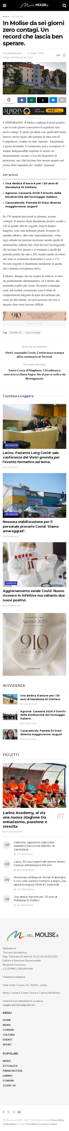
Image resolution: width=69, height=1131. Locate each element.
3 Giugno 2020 (36, 53)
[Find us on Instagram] (14, 1112)
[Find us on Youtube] (19, 1112)
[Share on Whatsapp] (31, 100)
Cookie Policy (9, 1124)
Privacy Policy (57, 1120)
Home (6, 16)
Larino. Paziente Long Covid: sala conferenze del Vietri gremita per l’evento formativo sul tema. (31, 457)
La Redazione (14, 53)
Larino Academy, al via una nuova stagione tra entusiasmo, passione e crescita (25, 820)
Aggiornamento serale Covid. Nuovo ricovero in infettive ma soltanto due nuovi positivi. (34, 595)
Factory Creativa (49, 1124)
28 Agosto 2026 (29, 723)
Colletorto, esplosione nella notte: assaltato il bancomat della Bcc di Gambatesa (34, 846)
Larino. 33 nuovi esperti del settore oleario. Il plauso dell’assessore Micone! (39, 863)
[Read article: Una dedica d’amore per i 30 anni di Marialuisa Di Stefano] (10, 699)
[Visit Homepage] (34, 5)
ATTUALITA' (17, 16)
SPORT (7, 1044)
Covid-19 (11, 583)
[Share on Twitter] (42, 100)
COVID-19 (16, 332)
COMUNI (8, 1029)
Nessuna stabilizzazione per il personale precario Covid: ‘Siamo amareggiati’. (31, 526)
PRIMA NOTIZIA (12, 1070)
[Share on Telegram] (53, 100)
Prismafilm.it (32, 1124)
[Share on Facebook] (21, 100)
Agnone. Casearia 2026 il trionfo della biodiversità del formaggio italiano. (43, 715)
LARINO (8, 1075)
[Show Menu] (4, 5)
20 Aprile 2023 (11, 467)
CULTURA (9, 1034)
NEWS (6, 1024)
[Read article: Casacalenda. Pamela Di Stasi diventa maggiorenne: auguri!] (10, 734)
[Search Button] (64, 5)
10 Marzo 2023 (11, 536)
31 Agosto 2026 (29, 704)
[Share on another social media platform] (62, 100)
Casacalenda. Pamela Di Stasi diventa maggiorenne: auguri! (41, 732)
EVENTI (7, 1039)
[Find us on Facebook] (3, 1112)
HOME (7, 1019)
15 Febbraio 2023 (12, 605)
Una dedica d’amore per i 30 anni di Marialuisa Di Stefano (40, 697)
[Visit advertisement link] (34, 111)
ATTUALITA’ (10, 1065)
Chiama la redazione (14, 976)
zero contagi (33, 332)
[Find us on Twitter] (8, 1112)
